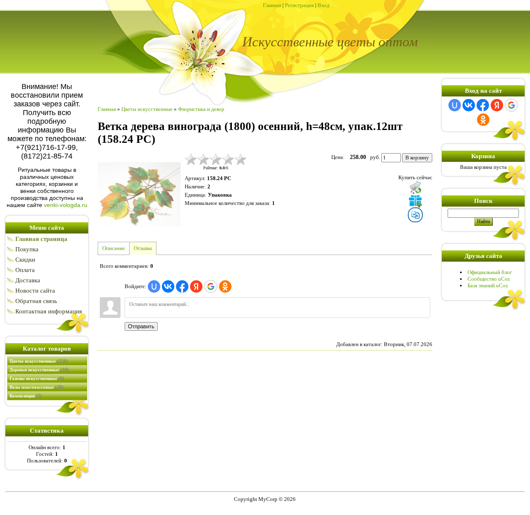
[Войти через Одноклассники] (225, 286)
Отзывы (143, 248)
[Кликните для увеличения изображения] (139, 194)
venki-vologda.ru (65, 205)
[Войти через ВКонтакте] (168, 286)
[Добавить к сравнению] (415, 214)
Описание (113, 248)
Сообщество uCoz (488, 279)
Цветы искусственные (39, 361)
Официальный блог (489, 272)
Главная (272, 5)
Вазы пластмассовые (36, 387)
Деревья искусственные (39, 370)
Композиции (26, 396)
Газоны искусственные (37, 378)
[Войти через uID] (154, 286)
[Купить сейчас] (415, 187)
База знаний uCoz (487, 285)
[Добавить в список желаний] (415, 200)
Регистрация (299, 5)
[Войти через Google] (210, 286)
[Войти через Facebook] (182, 286)
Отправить (141, 326)
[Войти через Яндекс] (196, 286)
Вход (324, 5)
